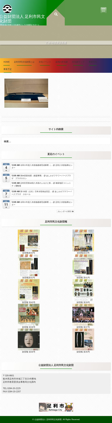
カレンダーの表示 (65, 211)
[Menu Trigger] (103, 10)
